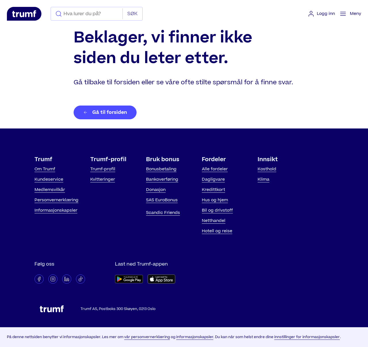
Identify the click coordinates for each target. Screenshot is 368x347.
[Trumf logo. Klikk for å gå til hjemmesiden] (24, 14)
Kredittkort (213, 190)
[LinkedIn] (66, 279)
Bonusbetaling (161, 169)
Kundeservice (48, 179)
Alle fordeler (215, 169)
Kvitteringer (102, 179)
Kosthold (267, 169)
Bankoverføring (162, 179)
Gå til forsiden (109, 112)
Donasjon (156, 190)
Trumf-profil (102, 169)
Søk (132, 13)
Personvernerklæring (56, 200)
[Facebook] (39, 279)
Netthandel (213, 221)
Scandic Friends (163, 213)
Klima (263, 179)
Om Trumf (44, 169)
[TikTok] (80, 279)
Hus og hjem (215, 200)
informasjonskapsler (194, 337)
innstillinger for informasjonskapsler (307, 337)
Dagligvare (213, 179)
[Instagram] (52, 279)
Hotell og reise (217, 231)
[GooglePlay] (129, 279)
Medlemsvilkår (49, 190)
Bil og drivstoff (217, 210)
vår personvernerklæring (147, 337)
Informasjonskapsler (55, 210)
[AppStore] (161, 279)
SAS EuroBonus (162, 200)
